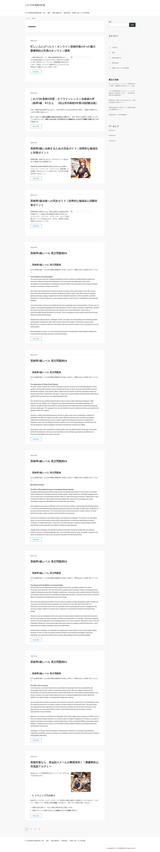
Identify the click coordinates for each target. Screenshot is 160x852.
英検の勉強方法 (56, 13)
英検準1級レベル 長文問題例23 (48, 461)
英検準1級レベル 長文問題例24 (48, 360)
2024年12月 (112, 135)
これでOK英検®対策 (34, 5)
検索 (110, 21)
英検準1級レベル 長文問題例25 (48, 253)
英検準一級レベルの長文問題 (80, 13)
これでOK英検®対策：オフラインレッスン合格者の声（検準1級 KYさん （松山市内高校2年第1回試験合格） (122, 93)
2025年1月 (112, 130)
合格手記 (114, 47)
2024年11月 (112, 140)
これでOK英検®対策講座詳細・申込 (34, 13)
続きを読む (36, 71)
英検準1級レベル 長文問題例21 (48, 661)
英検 (49, 13)
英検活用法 (67, 13)
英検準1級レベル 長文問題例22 (48, 561)
